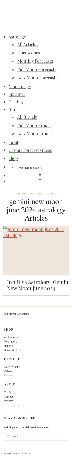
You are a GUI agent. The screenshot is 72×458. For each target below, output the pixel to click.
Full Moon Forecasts (36, 69)
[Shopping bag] (40, 181)
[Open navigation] (65, 5)
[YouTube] (25, 408)
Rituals (15, 109)
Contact (8, 396)
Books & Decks (13, 350)
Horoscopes (28, 52)
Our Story (9, 392)
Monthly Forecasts (35, 61)
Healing (16, 101)
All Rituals (27, 117)
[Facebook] (16, 408)
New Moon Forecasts (37, 77)
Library (8, 375)
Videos (8, 371)
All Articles (27, 44)
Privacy (8, 400)
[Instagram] (7, 408)
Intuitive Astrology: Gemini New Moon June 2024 (38, 284)
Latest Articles (12, 367)
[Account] (40, 175)
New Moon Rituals (34, 133)
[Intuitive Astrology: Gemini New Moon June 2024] (36, 250)
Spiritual (17, 94)
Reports (8, 345)
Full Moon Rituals (34, 125)
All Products (11, 337)
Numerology (20, 86)
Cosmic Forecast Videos (30, 150)
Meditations (10, 341)
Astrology (17, 36)
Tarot (13, 142)
